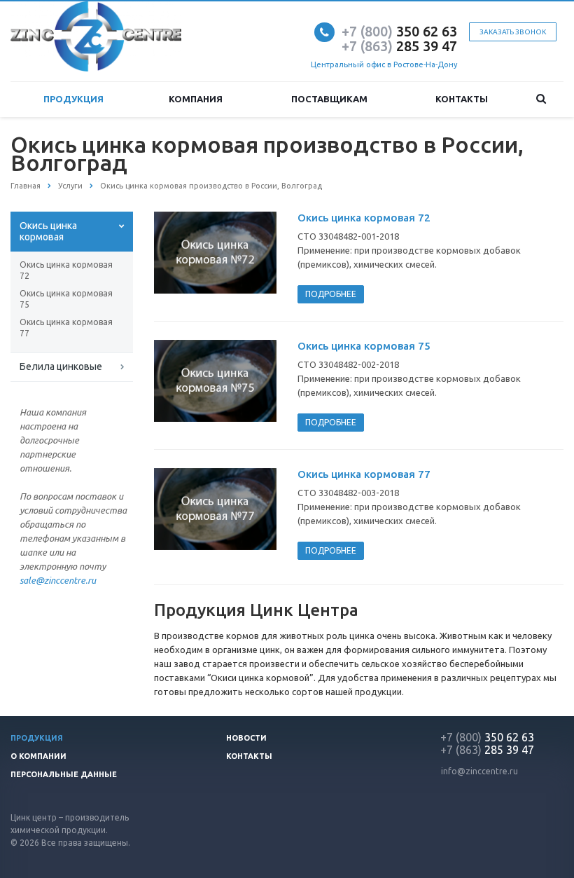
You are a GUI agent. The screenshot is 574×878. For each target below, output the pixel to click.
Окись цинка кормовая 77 (66, 327)
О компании (38, 756)
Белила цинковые (61, 366)
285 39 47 (399, 46)
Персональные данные (63, 774)
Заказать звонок (512, 32)
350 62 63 (399, 31)
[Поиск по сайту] (541, 99)
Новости (246, 738)
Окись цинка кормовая (48, 231)
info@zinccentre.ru (479, 771)
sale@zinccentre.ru (58, 580)
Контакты (461, 99)
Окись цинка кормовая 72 (66, 270)
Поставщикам (329, 99)
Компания (196, 99)
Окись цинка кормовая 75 (66, 299)
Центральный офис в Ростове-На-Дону (384, 64)
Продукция (73, 99)
